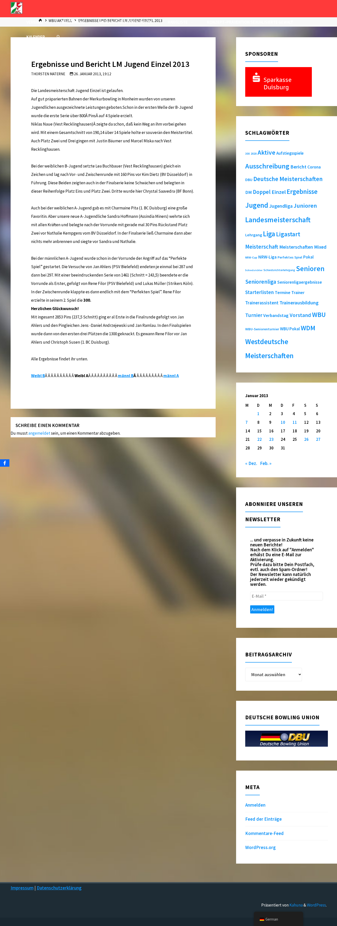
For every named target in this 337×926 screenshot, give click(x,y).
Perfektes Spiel (290, 257)
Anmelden (255, 805)
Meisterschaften (296, 247)
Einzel (279, 191)
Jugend (256, 205)
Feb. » (265, 463)
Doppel (262, 191)
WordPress (316, 905)
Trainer (297, 292)
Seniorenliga (260, 281)
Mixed (320, 247)
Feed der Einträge (263, 819)
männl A (171, 375)
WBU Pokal (290, 329)
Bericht (298, 167)
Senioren (310, 268)
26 (306, 439)
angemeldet (39, 433)
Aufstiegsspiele (290, 153)
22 (259, 439)
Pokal (308, 257)
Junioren (305, 205)
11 (295, 422)
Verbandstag (276, 315)
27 (318, 439)
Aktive (266, 152)
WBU (319, 314)
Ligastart (288, 234)
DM (248, 192)
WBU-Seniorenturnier (262, 329)
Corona (314, 167)
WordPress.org (260, 847)
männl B (125, 375)
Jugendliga (281, 206)
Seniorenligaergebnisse (299, 282)
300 (247, 153)
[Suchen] (58, 37)
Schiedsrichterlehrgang (279, 270)
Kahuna (296, 905)
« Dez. (251, 463)
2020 (254, 153)
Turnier (253, 315)
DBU (248, 179)
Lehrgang (253, 234)
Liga (269, 233)
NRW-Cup (251, 257)
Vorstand (300, 315)
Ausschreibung (267, 166)
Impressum (22, 888)
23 (271, 439)
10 (283, 422)
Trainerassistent (262, 303)
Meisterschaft (261, 246)
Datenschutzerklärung (59, 888)
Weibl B (38, 375)
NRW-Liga (267, 257)
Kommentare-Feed (264, 833)
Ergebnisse (302, 191)
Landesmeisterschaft (278, 219)
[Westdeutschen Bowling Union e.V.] (16, 7)
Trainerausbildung (299, 302)
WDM (308, 328)
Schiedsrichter (253, 270)
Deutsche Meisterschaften (288, 179)
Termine (282, 292)
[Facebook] (4, 463)
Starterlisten (259, 292)
